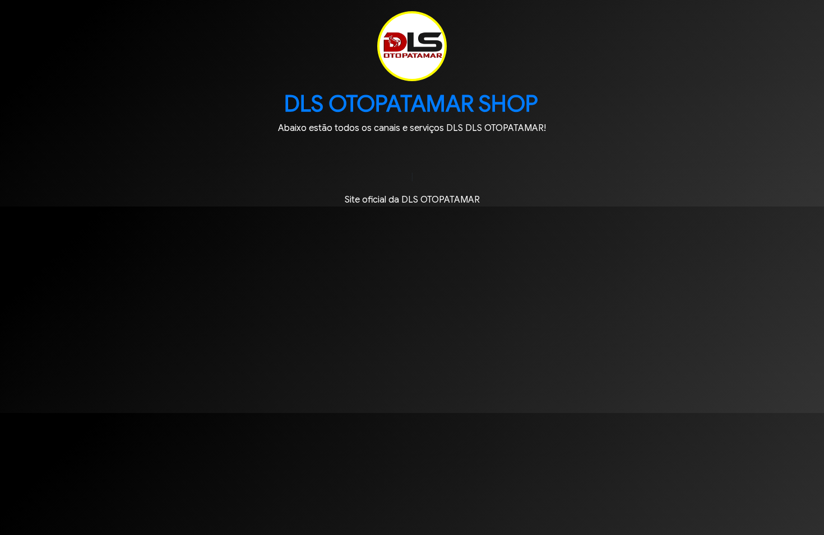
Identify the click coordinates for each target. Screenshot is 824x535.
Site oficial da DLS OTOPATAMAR (412, 199)
